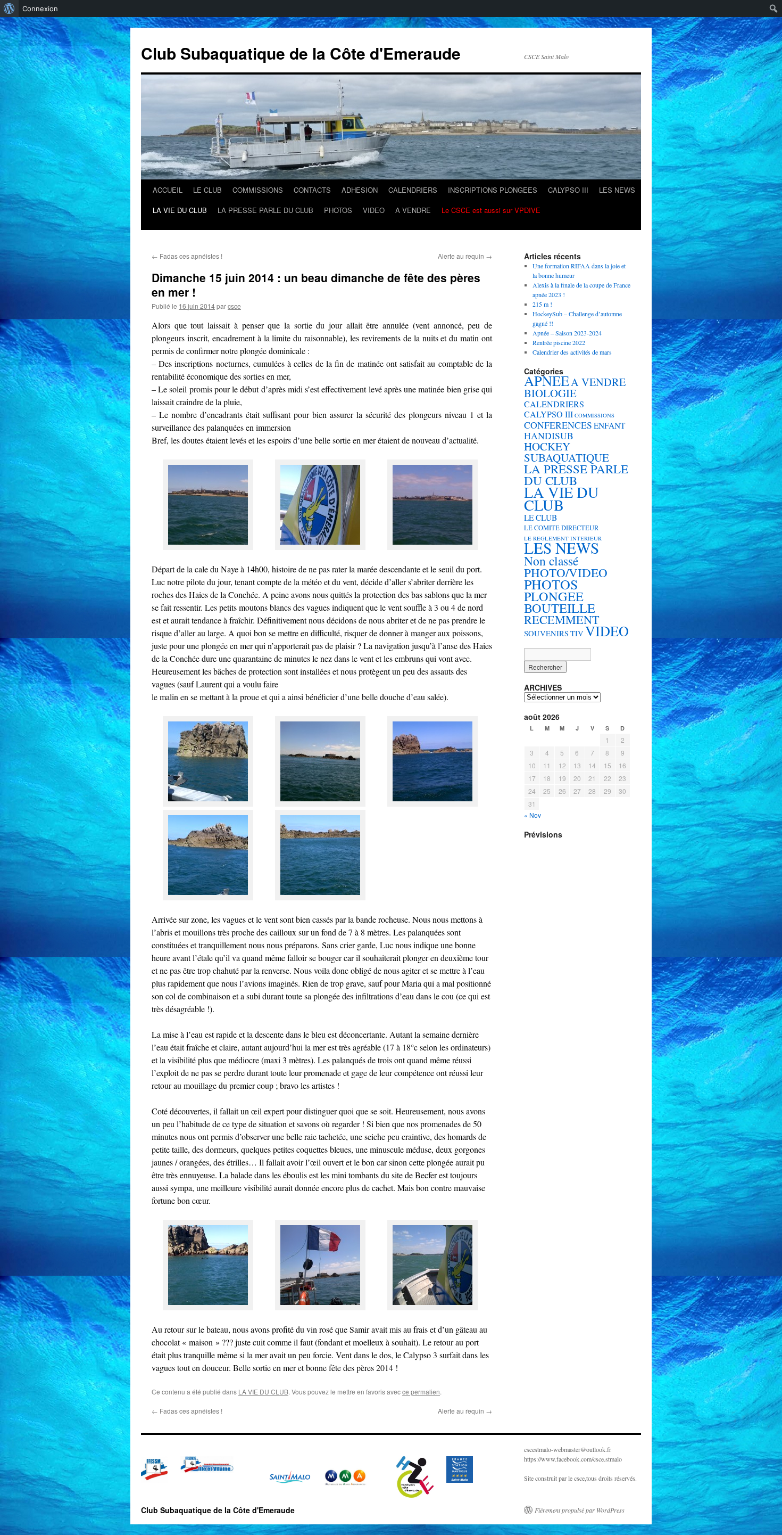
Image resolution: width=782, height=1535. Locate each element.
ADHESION (360, 190)
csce (234, 305)
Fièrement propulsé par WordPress (580, 1510)
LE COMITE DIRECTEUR (561, 527)
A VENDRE (413, 210)
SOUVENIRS (546, 633)
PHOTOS (338, 210)
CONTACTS (312, 190)
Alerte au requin (465, 255)
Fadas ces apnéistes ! (187, 255)
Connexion (40, 8)
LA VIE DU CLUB (180, 210)
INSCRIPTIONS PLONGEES (492, 190)
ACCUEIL (167, 190)
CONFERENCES (558, 424)
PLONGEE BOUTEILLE (559, 602)
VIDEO (374, 210)
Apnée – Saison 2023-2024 (567, 333)
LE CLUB (207, 190)
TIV (577, 633)
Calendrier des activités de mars (572, 352)
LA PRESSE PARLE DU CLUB (265, 210)
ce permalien (421, 1391)
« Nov (532, 814)
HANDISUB (548, 435)
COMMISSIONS (257, 190)
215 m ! (542, 304)
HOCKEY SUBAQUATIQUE (566, 452)
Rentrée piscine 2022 (559, 342)
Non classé (551, 560)
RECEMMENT (562, 619)
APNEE (546, 380)
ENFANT (609, 425)
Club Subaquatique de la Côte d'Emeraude (301, 53)
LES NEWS (617, 190)
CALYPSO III (568, 190)
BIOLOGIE (550, 392)
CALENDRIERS (412, 190)
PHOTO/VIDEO (566, 572)
